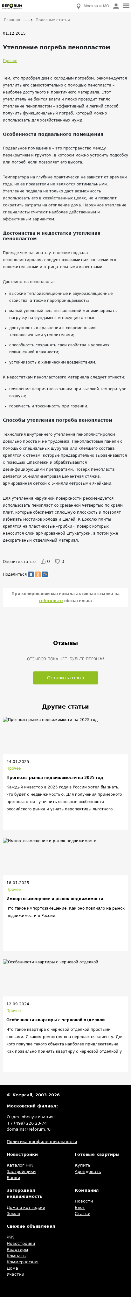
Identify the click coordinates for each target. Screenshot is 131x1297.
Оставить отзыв (65, 677)
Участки (15, 1274)
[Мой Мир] (45, 574)
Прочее (10, 61)
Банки (13, 1177)
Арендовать (88, 1171)
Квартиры (17, 1249)
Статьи (82, 1213)
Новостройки (21, 1243)
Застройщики (21, 1171)
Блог (80, 1207)
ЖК (10, 1237)
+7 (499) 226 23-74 (27, 1123)
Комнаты (16, 1255)
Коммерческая (22, 1261)
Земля (13, 1213)
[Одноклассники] (38, 574)
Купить (83, 1165)
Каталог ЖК (20, 1165)
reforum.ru (51, 601)
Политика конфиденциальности (42, 1141)
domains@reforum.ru (29, 1129)
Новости (84, 1201)
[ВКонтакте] (31, 574)
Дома (12, 1268)
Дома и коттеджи (26, 1207)
